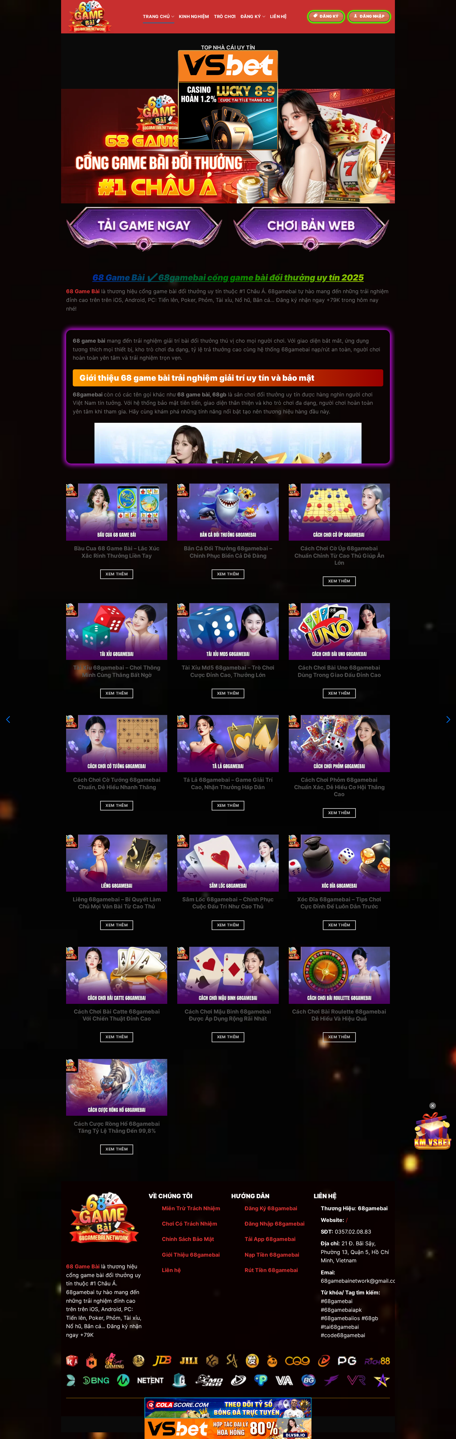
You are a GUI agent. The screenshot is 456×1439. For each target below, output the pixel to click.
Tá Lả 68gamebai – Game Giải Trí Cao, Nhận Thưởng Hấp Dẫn (228, 783)
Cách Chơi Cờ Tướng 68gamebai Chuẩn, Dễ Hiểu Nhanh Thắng (117, 783)
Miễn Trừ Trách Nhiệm (191, 1208)
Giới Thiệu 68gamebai (191, 1254)
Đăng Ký (251, 16)
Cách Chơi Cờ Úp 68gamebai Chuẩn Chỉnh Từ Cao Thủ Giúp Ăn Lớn (339, 555)
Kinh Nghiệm (194, 16)
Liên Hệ (278, 16)
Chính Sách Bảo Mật (188, 1239)
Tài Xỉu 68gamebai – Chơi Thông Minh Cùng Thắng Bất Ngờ (116, 671)
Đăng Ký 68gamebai (271, 1208)
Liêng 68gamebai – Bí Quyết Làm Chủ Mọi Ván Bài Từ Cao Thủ (117, 903)
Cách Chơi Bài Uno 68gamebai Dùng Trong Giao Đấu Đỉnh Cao (339, 671)
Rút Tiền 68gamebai (271, 1270)
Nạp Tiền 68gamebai (272, 1254)
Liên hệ (171, 1270)
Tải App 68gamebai (270, 1239)
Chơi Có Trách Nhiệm (189, 1223)
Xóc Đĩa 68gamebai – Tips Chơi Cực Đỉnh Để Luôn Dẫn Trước (339, 903)
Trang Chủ (156, 16)
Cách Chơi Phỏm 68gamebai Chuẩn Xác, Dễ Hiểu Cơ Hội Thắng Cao (339, 786)
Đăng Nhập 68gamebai (274, 1223)
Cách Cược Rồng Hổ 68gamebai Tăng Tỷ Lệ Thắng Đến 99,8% (117, 1127)
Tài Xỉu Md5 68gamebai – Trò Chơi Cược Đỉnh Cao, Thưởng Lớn (228, 671)
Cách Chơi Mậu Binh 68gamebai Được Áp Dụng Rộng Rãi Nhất (228, 1015)
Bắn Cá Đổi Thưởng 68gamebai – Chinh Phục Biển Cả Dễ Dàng (228, 552)
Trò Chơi (225, 16)
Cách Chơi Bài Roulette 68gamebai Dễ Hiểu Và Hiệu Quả (339, 1015)
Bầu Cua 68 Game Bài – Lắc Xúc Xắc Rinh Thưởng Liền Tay (117, 552)
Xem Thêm (116, 574)
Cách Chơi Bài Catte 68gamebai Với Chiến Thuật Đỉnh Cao (117, 1015)
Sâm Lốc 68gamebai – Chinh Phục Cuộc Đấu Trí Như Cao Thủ (228, 903)
